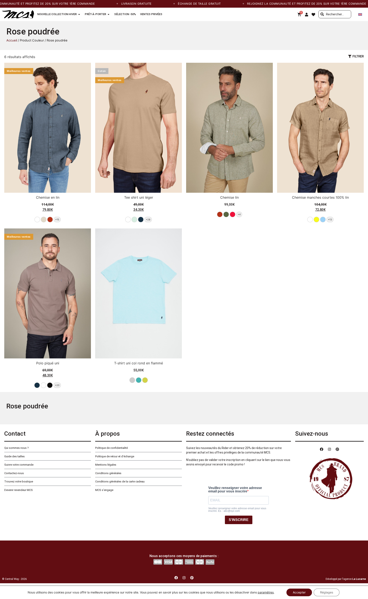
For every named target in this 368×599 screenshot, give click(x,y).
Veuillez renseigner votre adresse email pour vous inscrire (235, 489)
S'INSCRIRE (239, 520)
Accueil (11, 40)
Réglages (326, 592)
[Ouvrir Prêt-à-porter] (108, 14)
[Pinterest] (337, 449)
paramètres (266, 592)
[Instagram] (329, 449)
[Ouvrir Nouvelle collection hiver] (79, 14)
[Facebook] (321, 449)
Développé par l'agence (346, 579)
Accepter (299, 592)
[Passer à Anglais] (360, 14)
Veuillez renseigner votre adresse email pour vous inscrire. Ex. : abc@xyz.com (237, 509)
